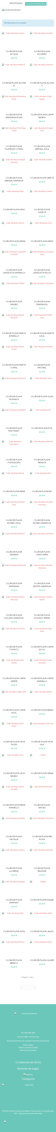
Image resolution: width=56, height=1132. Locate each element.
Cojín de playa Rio (42, 491)
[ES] (11, 3)
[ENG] (19, 3)
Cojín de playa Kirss (42, 241)
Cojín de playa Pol (42, 428)
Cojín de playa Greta (42, 178)
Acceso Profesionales (35, 4)
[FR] (15, 3)
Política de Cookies (28, 1050)
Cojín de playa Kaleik (42, 900)
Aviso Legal (28, 1045)
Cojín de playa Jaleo (42, 931)
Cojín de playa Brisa (42, 710)
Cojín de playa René (14, 491)
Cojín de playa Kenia (14, 241)
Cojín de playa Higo (14, 209)
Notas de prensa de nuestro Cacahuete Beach (28, 1041)
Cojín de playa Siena (42, 773)
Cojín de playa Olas (42, 396)
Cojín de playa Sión (14, 931)
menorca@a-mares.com (28, 1037)
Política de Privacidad (28, 1048)
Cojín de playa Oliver (42, 960)
